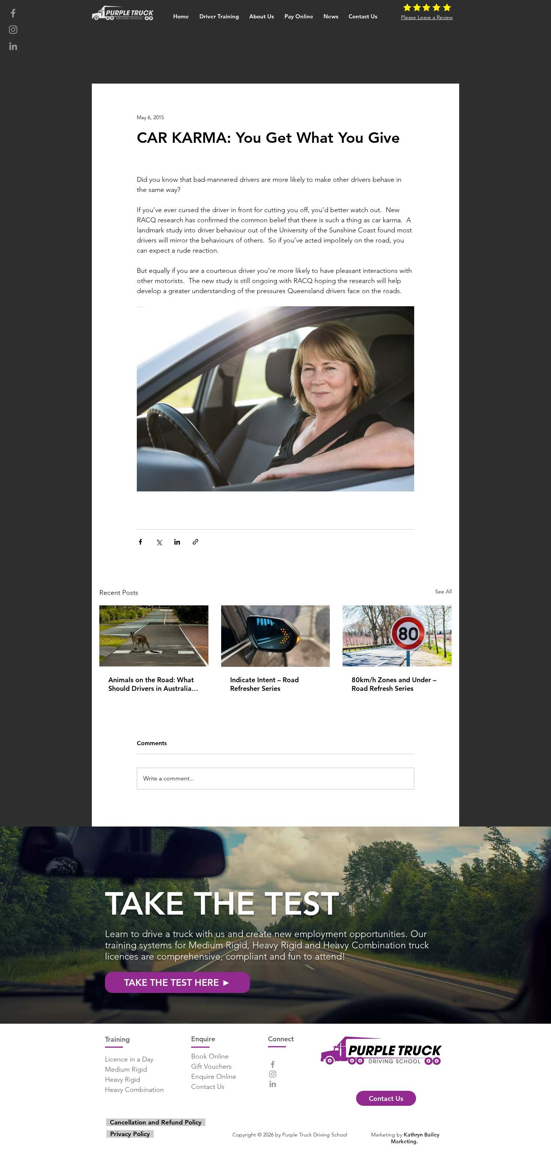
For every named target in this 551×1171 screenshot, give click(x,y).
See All (443, 591)
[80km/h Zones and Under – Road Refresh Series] (397, 635)
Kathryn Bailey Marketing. (415, 1138)
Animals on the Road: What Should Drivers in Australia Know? (151, 684)
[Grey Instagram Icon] (13, 29)
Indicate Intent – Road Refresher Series (264, 684)
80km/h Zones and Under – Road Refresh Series (394, 684)
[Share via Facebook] (140, 541)
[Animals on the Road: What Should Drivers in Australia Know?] (153, 635)
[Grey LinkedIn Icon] (13, 46)
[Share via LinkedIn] (177, 541)
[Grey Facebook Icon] (13, 13)
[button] (219, 12)
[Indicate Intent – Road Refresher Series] (275, 636)
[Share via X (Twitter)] (158, 541)
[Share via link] (195, 541)
